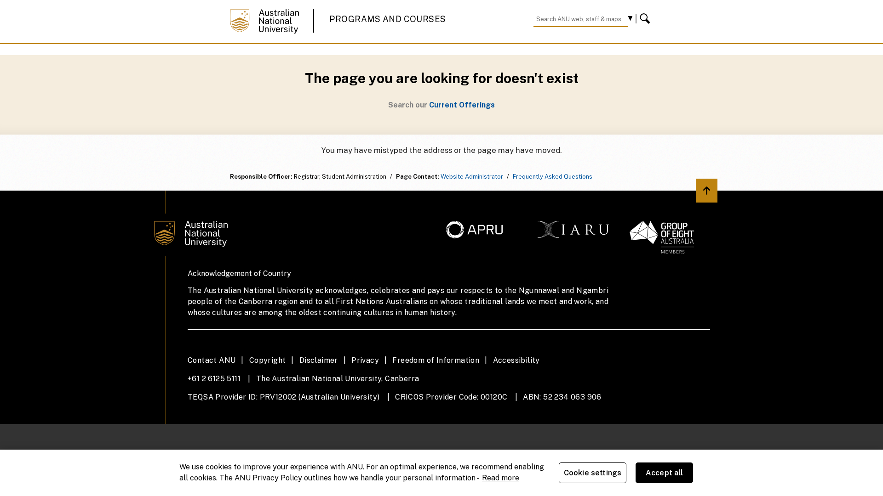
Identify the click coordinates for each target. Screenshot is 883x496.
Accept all (664, 472)
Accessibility (516, 360)
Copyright (267, 360)
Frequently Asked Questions (552, 176)
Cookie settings (592, 472)
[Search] (646, 18)
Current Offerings (462, 105)
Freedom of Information (435, 360)
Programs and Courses (387, 19)
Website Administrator (472, 176)
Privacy (365, 360)
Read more (500, 477)
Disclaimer (318, 360)
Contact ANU (211, 360)
